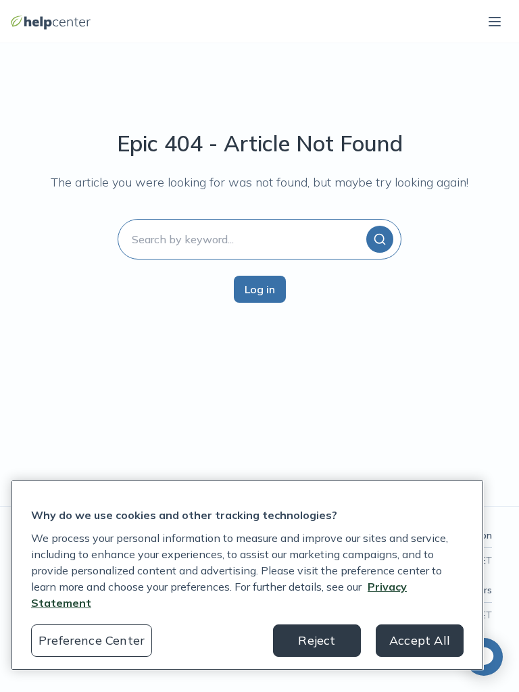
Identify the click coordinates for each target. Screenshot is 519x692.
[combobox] (259, 239)
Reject (316, 640)
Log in (260, 289)
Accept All (419, 640)
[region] (247, 575)
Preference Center (92, 640)
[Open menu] (494, 21)
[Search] (379, 239)
